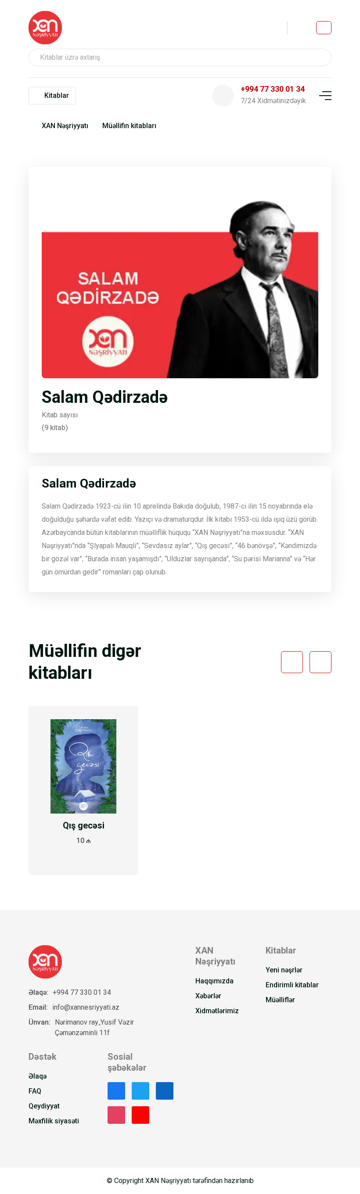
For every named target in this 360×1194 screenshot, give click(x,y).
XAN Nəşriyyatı (65, 126)
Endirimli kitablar (292, 985)
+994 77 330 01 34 (82, 992)
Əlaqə (38, 1076)
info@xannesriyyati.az (85, 1007)
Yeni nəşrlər (284, 970)
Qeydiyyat (44, 1106)
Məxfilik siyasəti (54, 1121)
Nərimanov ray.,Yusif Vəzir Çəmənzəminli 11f (94, 1027)
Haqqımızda (214, 981)
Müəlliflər (280, 1000)
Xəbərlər (208, 996)
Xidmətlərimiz (217, 1011)
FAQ (35, 1091)
